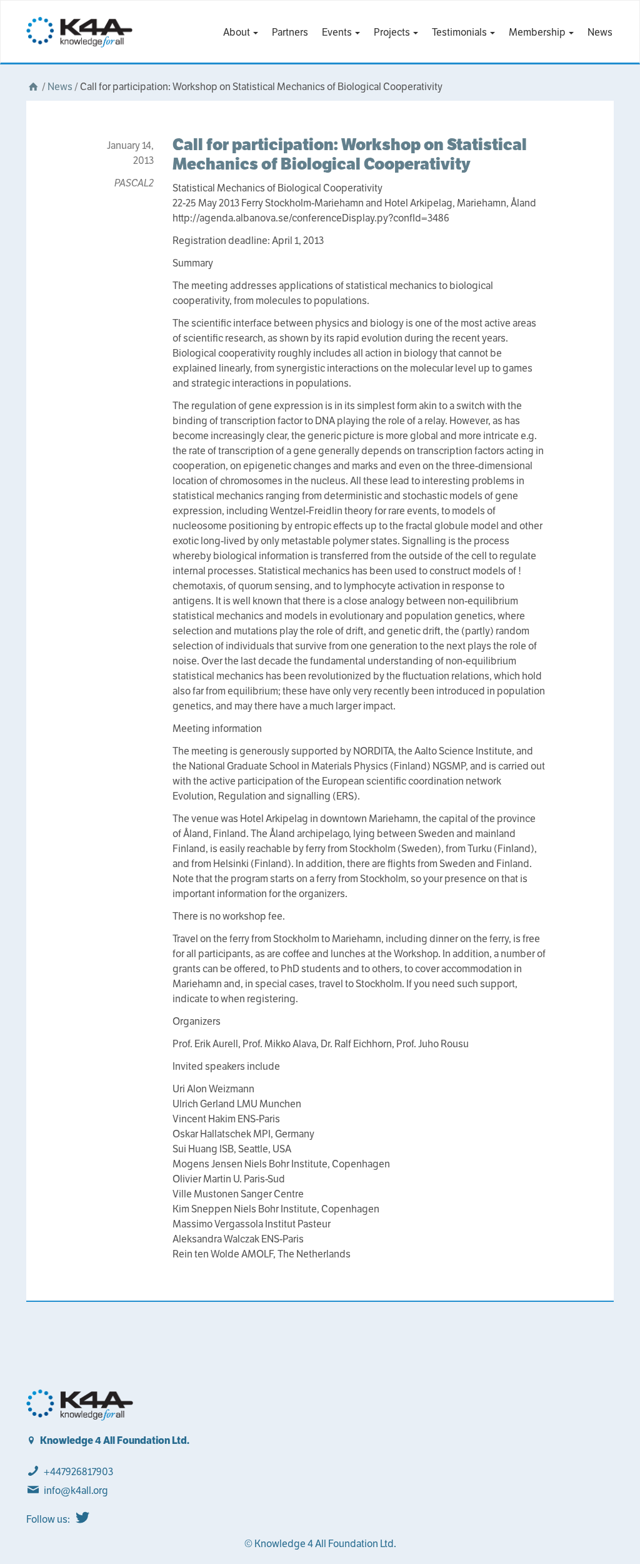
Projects (393, 32)
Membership (538, 32)
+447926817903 (78, 1471)
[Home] (33, 86)
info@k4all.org (76, 1490)
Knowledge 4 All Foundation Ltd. (114, 1440)
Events (338, 32)
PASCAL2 (134, 183)
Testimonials (460, 32)
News (600, 32)
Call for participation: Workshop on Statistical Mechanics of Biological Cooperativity (349, 154)
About (237, 32)
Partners (290, 32)
